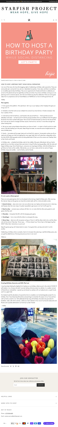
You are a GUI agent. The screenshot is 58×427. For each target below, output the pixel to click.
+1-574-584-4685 (9, 413)
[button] (2, 20)
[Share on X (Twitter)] (13, 366)
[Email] (18, 366)
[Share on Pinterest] (16, 366)
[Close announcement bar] (57, 1)
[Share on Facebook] (11, 366)
